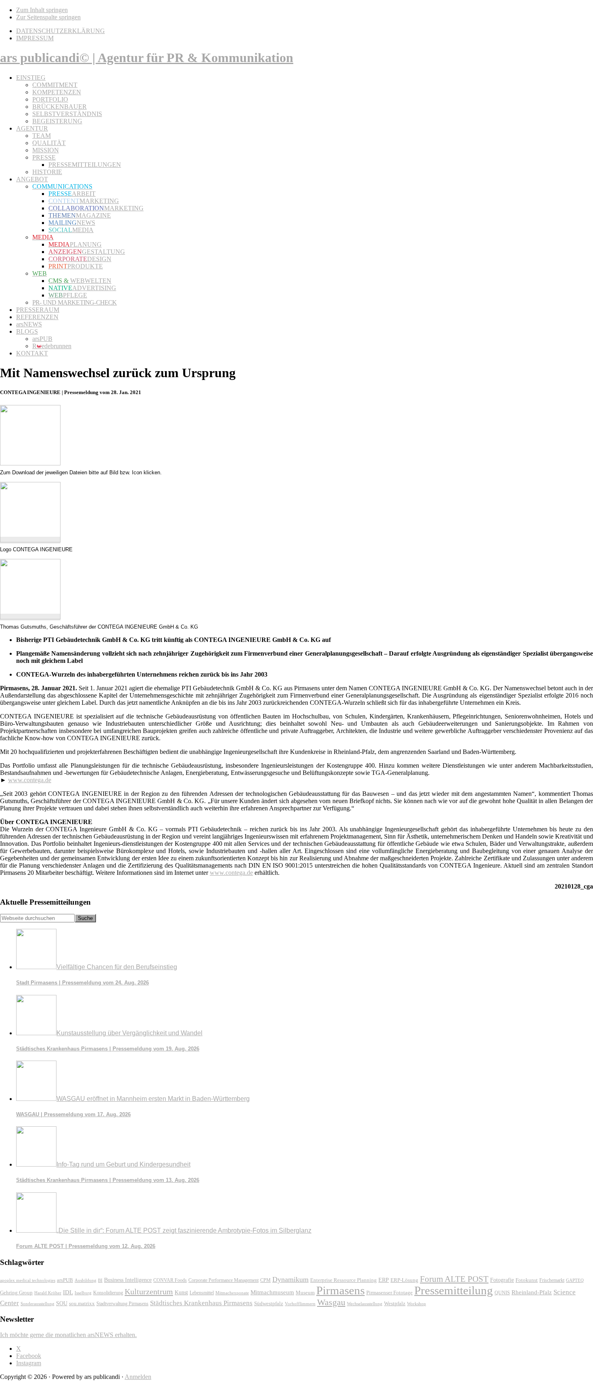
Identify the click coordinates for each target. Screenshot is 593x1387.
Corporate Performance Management (223, 1280)
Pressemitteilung (453, 1290)
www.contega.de (29, 780)
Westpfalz (394, 1303)
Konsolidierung (108, 1293)
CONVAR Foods (170, 1280)
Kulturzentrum (149, 1291)
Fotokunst (527, 1280)
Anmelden (138, 1376)
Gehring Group (16, 1293)
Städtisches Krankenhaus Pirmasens (201, 1303)
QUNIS (502, 1293)
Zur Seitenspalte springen (48, 17)
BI (100, 1280)
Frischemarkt (551, 1280)
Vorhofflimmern (300, 1303)
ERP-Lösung (404, 1280)
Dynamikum (290, 1279)
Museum (305, 1292)
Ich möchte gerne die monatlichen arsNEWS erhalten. (68, 1334)
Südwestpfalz (268, 1303)
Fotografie (502, 1280)
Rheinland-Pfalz (532, 1292)
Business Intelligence (128, 1280)
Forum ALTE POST (454, 1279)
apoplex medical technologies (27, 1280)
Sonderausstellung (37, 1303)
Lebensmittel (202, 1293)
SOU (61, 1303)
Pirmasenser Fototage (389, 1292)
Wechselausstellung (364, 1303)
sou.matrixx (82, 1303)
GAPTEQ (575, 1280)
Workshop (416, 1304)
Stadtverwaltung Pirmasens (122, 1303)
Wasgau (331, 1302)
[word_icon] (30, 463)
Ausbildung (85, 1280)
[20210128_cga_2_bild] (30, 540)
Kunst (181, 1292)
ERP (383, 1280)
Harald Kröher (47, 1292)
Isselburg (83, 1292)
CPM (265, 1280)
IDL (68, 1292)
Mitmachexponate (232, 1292)
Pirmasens (340, 1290)
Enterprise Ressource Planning (343, 1280)
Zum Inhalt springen (42, 9)
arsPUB (65, 1280)
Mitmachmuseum (272, 1292)
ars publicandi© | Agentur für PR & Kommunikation (146, 57)
